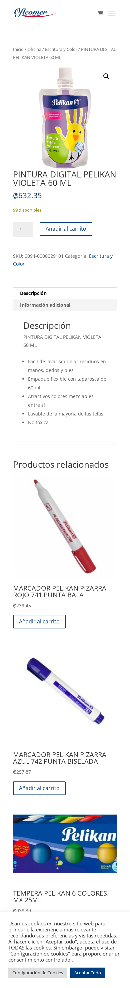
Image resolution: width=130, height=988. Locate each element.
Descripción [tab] (33, 293)
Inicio (18, 49)
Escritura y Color (61, 49)
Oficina (34, 49)
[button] (106, 76)
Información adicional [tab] (45, 305)
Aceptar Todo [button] (87, 973)
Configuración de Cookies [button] (37, 973)
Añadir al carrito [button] (39, 621)
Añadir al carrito (66, 228)
